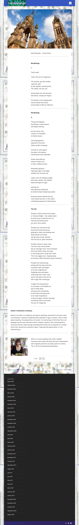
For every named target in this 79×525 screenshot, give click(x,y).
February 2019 (11, 412)
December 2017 (11, 453)
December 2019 (11, 400)
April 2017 (10, 484)
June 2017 (10, 476)
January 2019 (11, 415)
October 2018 (11, 427)
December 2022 (11, 389)
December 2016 (11, 499)
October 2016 (11, 507)
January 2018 (11, 450)
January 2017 (11, 495)
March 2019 (10, 408)
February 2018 (11, 446)
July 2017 (9, 472)
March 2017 (10, 488)
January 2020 (11, 396)
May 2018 (10, 434)
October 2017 (11, 461)
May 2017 (10, 480)
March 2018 (10, 442)
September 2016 (11, 510)
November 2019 (11, 404)
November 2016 (11, 503)
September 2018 (11, 431)
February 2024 (11, 385)
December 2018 (11, 419)
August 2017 (10, 469)
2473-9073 (12, 523)
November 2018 (11, 423)
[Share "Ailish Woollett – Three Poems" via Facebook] (40, 358)
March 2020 (10, 393)
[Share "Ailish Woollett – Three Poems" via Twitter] (43, 358)
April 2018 (10, 438)
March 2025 (10, 381)
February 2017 (11, 491)
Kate (24, 523)
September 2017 (11, 465)
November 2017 (11, 457)
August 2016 (10, 514)
